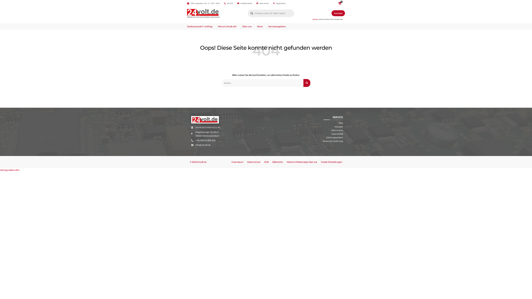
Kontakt (338, 126)
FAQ (341, 123)
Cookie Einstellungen (331, 162)
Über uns (246, 26)
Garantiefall (337, 134)
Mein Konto (337, 130)
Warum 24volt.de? (227, 26)
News (260, 26)
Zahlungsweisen (334, 137)
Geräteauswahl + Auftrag (199, 26)
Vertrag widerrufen (9, 170)
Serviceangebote (277, 26)
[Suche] (306, 83)
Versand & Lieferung (332, 141)
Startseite (315, 19)
